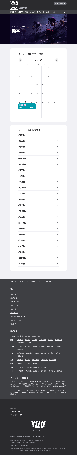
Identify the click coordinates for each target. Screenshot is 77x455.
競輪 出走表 (14, 305)
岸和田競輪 (52, 360)
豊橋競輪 (43, 353)
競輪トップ (13, 294)
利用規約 (19, 436)
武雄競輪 (36, 371)
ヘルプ (12, 404)
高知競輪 (36, 367)
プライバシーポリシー (38, 436)
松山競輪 (43, 367)
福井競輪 (20, 360)
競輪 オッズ (14, 313)
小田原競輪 (49, 346)
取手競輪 (34, 340)
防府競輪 (34, 363)
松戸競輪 (20, 346)
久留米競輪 (28, 371)
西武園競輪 (58, 340)
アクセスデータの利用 (16, 415)
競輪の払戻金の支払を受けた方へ (19, 445)
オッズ (32, 12)
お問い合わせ (14, 408)
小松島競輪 (28, 367)
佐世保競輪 (44, 371)
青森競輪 (27, 336)
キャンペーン (56, 12)
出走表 (20, 12)
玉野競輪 (20, 363)
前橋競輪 (27, 340)
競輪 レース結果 (15, 320)
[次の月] (56, 60)
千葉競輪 (27, 346)
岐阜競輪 (29, 353)
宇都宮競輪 (42, 340)
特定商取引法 (26, 436)
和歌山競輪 (44, 360)
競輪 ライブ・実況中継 (17, 316)
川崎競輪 (34, 346)
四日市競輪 (20, 356)
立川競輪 (29, 343)
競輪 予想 (13, 309)
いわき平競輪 (36, 336)
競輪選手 (13, 324)
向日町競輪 (35, 360)
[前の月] (20, 60)
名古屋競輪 (20, 353)
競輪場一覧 (13, 298)
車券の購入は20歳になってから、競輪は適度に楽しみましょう (27, 440)
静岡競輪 (20, 349)
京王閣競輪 (20, 343)
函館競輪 (20, 336)
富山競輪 (50, 353)
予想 (26, 12)
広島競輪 (27, 363)
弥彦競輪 (20, 340)
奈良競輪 (27, 360)
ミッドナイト (66, 12)
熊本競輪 (59, 371)
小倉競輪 (20, 371)
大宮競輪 (50, 340)
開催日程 (13, 12)
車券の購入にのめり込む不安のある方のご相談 (23, 443)
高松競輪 (20, 367)
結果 (47, 12)
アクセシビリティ (15, 411)
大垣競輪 (36, 353)
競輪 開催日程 (14, 301)
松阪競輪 (58, 353)
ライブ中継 (40, 12)
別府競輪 (52, 371)
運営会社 (12, 436)
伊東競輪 (58, 346)
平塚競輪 (42, 346)
